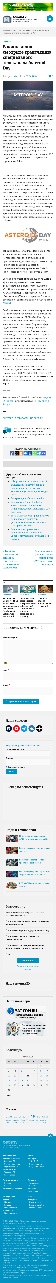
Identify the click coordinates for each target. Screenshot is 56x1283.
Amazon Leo (27, 1123)
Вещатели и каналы (12, 1158)
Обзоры (7, 1186)
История (32, 1188)
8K (20, 1123)
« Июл (8, 1095)
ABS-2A (22, 1117)
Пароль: (9, 758)
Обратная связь (35, 1207)
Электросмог (9, 1210)
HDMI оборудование (13, 1188)
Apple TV (24, 1120)
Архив (28, 969)
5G (38, 1117)
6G (7, 1126)
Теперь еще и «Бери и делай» (27, 498)
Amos (31, 1120)
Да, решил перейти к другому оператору (28, 930)
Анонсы (7, 1199)
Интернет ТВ (9, 1161)
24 (9, 1085)
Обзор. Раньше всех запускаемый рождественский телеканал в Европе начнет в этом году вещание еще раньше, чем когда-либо (29, 488)
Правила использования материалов (24, 1222)
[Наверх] (50, 1136)
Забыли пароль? (32, 745)
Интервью (8, 1205)
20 (28, 1080)
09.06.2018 (31, 76)
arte (37, 1120)
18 (15, 1080)
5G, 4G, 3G (33, 1161)
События (7, 41)
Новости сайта (35, 1202)
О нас (30, 1196)
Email (6, 685)
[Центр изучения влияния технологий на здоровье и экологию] (28, 9)
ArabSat (16, 1120)
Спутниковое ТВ (11, 1166)
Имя (6, 670)
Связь (31, 1155)
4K (33, 1116)
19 (22, 1080)
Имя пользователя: (15, 749)
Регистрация (18, 745)
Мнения (7, 1202)
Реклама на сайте (36, 1205)
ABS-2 (43, 1123)
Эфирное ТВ (9, 1172)
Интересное (9, 1196)
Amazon (43, 1120)
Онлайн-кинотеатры (12, 1164)
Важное (32, 1180)
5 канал (37, 1123)
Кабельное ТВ (10, 1169)
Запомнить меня (16, 767)
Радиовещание (35, 1164)
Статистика (33, 1191)
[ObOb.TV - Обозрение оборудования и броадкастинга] (20, 18)
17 (9, 1080)
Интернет (33, 1158)
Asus (15, 1117)
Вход (8, 745)
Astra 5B (9, 1117)
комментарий (10, 637)
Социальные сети (36, 1166)
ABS (7, 1123)
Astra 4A (14, 1123)
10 (9, 1075)
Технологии (34, 1183)
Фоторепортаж (10, 1207)
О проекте (33, 1199)
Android (45, 1117)
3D (28, 1117)
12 (22, 1075)
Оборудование (10, 1180)
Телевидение (9, 1155)
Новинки (7, 1183)
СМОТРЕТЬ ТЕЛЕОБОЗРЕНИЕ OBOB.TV (23, 418)
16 (47, 1075)
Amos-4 (8, 1120)
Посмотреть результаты (28, 966)
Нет (10, 954)
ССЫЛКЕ (7, 303)
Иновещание (9, 1175)
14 (34, 1075)
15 (41, 1075)
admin (14, 76)
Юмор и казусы (10, 1213)
